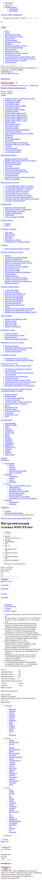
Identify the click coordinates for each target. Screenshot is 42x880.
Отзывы (8, 608)
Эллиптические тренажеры (14, 398)
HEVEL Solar (9, 432)
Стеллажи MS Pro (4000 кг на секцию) (18, 195)
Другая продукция (13, 767)
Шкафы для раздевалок (13, 326)
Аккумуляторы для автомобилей (16, 376)
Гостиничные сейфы (12, 108)
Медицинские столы (12, 268)
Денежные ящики (11, 337)
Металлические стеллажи (14, 36)
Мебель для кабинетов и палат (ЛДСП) (18, 263)
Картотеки (8, 166)
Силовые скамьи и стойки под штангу (18, 402)
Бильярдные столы (11, 414)
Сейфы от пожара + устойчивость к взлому (20, 98)
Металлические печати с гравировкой (18, 209)
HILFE (7, 434)
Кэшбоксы (8, 44)
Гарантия (12, 469)
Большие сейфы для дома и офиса (16, 142)
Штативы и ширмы (11, 283)
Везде (7, 31)
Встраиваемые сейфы (12, 102)
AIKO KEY (9, 232)
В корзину (5, 579)
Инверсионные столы (12, 411)
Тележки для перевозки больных (16, 278)
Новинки (4, 458)
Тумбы (7, 307)
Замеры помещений (16, 495)
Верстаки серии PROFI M (14, 299)
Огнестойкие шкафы (12, 173)
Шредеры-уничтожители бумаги (16, 339)
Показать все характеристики (15, 564)
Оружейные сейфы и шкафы (15, 109)
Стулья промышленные (13, 303)
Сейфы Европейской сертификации (17, 130)
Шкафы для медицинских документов (18, 281)
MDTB (7, 436)
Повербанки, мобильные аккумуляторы (18, 348)
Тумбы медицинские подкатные (16, 279)
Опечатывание (10, 38)
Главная (7, 511)
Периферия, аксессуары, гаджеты (16, 53)
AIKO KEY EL (10, 234)
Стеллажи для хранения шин (15, 201)
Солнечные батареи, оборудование (14, 779)
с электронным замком (13, 152)
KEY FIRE (8, 238)
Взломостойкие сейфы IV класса (16, 119)
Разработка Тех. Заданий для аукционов (23, 498)
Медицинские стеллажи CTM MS (16, 267)
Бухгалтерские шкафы (12, 164)
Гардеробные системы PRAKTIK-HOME (19, 360)
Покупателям (9, 463)
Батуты (7, 405)
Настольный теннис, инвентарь (16, 403)
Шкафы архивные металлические (16, 159)
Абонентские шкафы (12, 168)
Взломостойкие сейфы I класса (15, 113)
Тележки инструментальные (15, 305)
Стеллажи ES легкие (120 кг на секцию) (19, 197)
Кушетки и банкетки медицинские (17, 261)
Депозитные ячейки (12, 128)
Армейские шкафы (11, 111)
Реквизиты (13, 482)
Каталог (6, 93)
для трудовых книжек (12, 139)
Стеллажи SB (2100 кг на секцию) (17, 191)
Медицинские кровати (13, 265)
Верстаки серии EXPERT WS (15, 294)
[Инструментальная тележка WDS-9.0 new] (16, 518)
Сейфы (7, 33)
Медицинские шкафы (12, 270)
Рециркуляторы (10, 274)
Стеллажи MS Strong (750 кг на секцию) (19, 186)
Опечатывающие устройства (15, 211)
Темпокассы (9, 135)
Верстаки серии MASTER (14, 297)
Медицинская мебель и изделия (16, 46)
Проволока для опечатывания (15, 207)
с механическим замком (13, 150)
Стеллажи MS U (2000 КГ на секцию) (18, 189)
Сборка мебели (14, 487)
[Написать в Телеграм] (17, 83)
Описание (8, 604)
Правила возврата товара (17, 471)
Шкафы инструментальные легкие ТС (18, 310)
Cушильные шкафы (12, 290)
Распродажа (5, 460)
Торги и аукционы (15, 473)
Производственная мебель (14, 47)
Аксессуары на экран (12, 292)
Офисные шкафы (11, 325)
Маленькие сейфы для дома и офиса (17, 144)
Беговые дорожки (11, 394)
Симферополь (14, 502)
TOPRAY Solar (10, 447)
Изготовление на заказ (17, 493)
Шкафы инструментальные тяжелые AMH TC (21, 312)
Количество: (5, 571)
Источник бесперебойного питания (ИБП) (19, 385)
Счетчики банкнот (11, 333)
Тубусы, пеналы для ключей (14, 217)
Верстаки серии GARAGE (14, 296)
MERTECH (9, 445)
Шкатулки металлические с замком (17, 249)
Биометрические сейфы (13, 100)
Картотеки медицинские (13, 259)
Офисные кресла (11, 321)
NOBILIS (8, 438)
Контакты (8, 500)
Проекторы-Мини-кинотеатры (15, 349)
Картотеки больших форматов (15, 170)
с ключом (8, 146)
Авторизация (13, 9)
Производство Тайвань (13, 240)
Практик (8, 224)
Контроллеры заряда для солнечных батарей (20, 382)
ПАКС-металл (10, 455)
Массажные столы (11, 407)
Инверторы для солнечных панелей (17, 384)
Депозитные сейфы (11, 126)
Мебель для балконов (12, 179)
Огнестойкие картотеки (13, 131)
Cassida (7, 451)
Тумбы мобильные (11, 175)
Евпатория (12, 504)
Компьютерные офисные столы (16, 319)
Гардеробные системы (12, 55)
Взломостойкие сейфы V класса (16, 120)
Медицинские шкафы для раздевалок (18, 272)
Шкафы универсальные (13, 162)
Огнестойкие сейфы (12, 104)
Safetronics (8, 449)
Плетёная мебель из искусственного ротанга (20, 58)
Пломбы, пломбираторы (13, 213)
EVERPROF (9, 431)
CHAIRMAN (9, 443)
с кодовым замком (11, 148)
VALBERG (9, 440)
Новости (12, 478)
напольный (9, 141)
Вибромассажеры (11, 409)
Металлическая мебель (13, 35)
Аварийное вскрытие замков (19, 491)
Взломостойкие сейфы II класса (16, 115)
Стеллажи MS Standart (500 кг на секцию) (19, 188)
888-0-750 (6, 71)
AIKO (7, 427)
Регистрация (13, 11)
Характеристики (10, 606)
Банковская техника (12, 51)
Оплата (11, 465)
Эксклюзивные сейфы (12, 124)
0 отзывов (8, 534)
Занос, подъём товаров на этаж (19, 485)
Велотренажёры (10, 396)
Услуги (7, 484)
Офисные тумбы (10, 323)
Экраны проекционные (13, 351)
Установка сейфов (15, 489)
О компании (13, 476)
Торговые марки (10, 62)
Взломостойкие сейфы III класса (16, 117)
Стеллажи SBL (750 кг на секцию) (17, 193)
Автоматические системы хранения (17, 242)
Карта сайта (11, 723)
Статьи (11, 480)
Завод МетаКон (10, 423)
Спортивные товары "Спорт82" (16, 60)
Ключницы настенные (12, 42)
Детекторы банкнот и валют (15, 335)
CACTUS (8, 429)
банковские (9, 137)
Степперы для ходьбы (12, 400)
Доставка (12, 467)
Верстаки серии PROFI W (14, 301)
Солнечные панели (11, 378)
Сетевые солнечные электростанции (17, 380)
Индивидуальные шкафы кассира (16, 171)
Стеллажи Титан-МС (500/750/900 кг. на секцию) (22, 199)
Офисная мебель (10, 49)
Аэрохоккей (9, 413)
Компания (8, 474)
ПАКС (7, 225)
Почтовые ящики (11, 40)
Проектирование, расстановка (19, 496)
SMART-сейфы (10, 122)
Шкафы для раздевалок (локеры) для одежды (20, 160)
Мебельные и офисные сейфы (15, 106)
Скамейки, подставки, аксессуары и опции (20, 177)
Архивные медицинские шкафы (16, 257)
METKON (8, 453)
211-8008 (17, 70)
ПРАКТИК (9, 442)
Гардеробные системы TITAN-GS (16, 358)
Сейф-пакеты (9, 215)
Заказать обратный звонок (10, 73)
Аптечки (8, 255)
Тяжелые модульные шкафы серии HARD (19, 308)
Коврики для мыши (11, 346)
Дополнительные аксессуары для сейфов (19, 133)
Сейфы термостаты (11, 276)
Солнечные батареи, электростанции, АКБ (20, 57)
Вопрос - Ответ (11, 611)
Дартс (7, 416)
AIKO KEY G (9, 236)
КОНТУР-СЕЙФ (11, 425)
